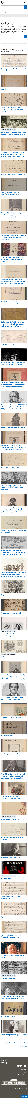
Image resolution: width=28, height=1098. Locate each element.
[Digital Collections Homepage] (2, 2)
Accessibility (23, 1069)
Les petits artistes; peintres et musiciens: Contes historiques (11, 797)
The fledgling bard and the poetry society (13, 755)
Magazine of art (6, 595)
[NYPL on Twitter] (18, 1066)
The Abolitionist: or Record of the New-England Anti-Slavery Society (13, 997)
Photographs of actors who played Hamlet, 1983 (13, 956)
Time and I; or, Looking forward (12, 717)
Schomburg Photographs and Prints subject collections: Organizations (13, 133)
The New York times (8, 978)
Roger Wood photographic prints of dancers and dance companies (13, 363)
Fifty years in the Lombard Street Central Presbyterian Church (12, 698)
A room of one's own (8, 1016)
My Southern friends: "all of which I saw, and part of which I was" (13, 303)
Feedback (24, 1096)
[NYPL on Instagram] (21, 1066)
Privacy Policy (23, 1072)
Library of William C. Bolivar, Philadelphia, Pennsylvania (10, 194)
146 (21, 1042)
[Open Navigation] (25, 2)
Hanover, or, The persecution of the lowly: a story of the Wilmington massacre (13, 109)
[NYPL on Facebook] (15, 1066)
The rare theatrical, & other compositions (10, 898)
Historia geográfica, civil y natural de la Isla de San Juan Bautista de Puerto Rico (14, 237)
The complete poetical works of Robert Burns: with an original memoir (12, 259)
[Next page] (24, 1042)
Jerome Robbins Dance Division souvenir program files (12, 635)
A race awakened (7, 735)
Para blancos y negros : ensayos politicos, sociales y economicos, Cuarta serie (12, 488)
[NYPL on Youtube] (25, 1066)
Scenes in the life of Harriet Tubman (13, 427)
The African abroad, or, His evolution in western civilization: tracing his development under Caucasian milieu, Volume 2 (13, 777)
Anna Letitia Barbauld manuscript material (12, 838)
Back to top (22, 1046)
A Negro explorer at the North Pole (13, 174)
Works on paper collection (10, 819)
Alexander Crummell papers (10, 467)
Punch (3, 657)
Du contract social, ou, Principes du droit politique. (13, 531)
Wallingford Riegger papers (10, 857)
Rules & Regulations (21, 1074)
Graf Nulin (4, 89)
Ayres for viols (6, 917)
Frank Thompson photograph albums (14, 1035)
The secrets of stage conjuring (11, 613)
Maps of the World (7, 344)
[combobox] (12, 7)
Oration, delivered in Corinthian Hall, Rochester (13, 70)
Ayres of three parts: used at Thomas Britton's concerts (11, 936)
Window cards (6, 878)
